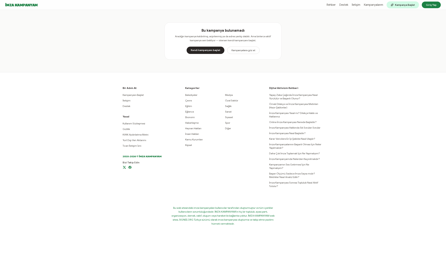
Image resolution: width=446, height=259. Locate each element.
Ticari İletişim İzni (132, 145)
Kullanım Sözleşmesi (134, 123)
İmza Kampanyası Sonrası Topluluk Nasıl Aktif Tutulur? (293, 184)
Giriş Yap (431, 4)
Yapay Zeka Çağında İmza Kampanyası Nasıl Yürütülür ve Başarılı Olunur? (293, 96)
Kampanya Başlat (405, 4)
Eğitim (188, 106)
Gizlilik (126, 129)
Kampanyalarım (373, 5)
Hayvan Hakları (193, 128)
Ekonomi (190, 117)
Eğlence (189, 111)
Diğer (228, 128)
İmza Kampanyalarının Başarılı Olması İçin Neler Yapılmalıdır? (295, 146)
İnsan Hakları (192, 134)
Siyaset (229, 117)
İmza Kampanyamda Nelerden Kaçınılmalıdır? (294, 159)
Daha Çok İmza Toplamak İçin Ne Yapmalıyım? (294, 153)
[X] (124, 167)
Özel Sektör (231, 100)
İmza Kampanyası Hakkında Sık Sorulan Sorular (294, 127)
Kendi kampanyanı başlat (205, 50)
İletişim (356, 5)
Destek (343, 5)
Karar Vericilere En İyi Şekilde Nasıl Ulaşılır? (292, 138)
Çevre (188, 100)
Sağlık (228, 106)
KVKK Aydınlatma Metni (135, 134)
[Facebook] (130, 167)
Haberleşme (192, 122)
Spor (227, 122)
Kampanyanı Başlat (133, 95)
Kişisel (188, 145)
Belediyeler (191, 95)
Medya (229, 95)
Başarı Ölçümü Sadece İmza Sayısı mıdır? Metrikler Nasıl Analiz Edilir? (292, 175)
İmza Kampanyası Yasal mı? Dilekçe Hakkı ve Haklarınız (293, 114)
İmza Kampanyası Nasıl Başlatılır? (287, 133)
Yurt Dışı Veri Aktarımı (134, 140)
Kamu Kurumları (194, 139)
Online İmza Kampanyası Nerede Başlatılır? (293, 122)
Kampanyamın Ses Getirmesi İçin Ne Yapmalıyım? (289, 166)
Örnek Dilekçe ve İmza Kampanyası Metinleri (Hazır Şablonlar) (293, 105)
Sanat (228, 111)
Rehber (331, 5)
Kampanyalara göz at (243, 50)
